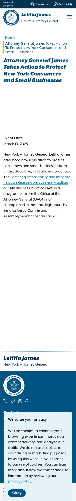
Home (10, 37)
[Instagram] (20, 401)
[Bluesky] (13, 401)
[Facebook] (26, 401)
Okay (17, 493)
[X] (5, 401)
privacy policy (19, 481)
